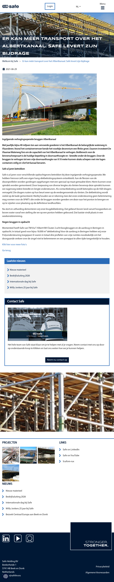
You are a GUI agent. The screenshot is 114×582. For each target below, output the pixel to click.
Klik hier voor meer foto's (14, 244)
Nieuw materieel (18, 270)
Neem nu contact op (57, 360)
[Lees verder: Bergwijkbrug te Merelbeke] (10, 473)
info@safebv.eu (13, 575)
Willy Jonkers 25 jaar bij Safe (24, 287)
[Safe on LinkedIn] (6, 541)
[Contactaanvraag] (29, 541)
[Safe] (10, 6)
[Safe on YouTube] (18, 541)
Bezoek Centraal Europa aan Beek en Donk (27, 514)
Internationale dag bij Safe (23, 282)
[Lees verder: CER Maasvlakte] (46, 455)
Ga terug (6, 250)
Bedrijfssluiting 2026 (20, 276)
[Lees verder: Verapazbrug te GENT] (10, 455)
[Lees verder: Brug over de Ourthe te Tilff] (28, 455)
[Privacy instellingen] (5, 576)
